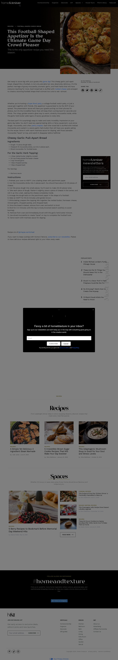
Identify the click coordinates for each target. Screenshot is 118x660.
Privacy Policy (75, 347)
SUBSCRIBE (53, 344)
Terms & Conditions (64, 347)
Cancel (66, 344)
